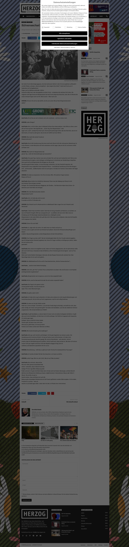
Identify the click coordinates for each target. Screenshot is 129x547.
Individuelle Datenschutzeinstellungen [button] (64, 44)
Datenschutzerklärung (47, 21)
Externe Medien (82, 27)
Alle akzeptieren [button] (64, 33)
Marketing (69, 27)
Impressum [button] (73, 47)
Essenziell (46, 27)
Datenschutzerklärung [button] (65, 47)
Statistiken (58, 27)
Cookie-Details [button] (57, 47)
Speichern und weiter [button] (64, 39)
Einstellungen (79, 21)
